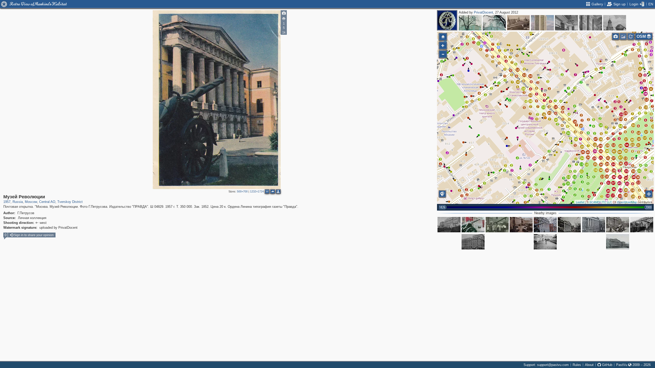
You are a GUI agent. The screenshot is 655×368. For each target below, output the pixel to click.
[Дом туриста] (542, 22)
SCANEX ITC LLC (601, 202)
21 (549, 112)
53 (645, 88)
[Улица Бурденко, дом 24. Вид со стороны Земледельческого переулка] (470, 22)
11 (581, 171)
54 (626, 144)
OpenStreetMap (627, 202)
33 (625, 190)
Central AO (47, 202)
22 (626, 163)
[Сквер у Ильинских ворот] (614, 22)
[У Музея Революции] (497, 224)
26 (600, 151)
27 (619, 177)
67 (620, 157)
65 (619, 152)
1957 (6, 202)
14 (562, 107)
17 (626, 139)
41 (619, 183)
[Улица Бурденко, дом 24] (494, 22)
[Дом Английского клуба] (617, 241)
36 (620, 163)
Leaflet (580, 202)
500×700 (242, 191)
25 (582, 152)
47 (595, 139)
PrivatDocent (483, 12)
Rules (577, 365)
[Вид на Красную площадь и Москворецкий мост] (518, 22)
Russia (18, 202)
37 (613, 158)
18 (574, 121)
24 (588, 157)
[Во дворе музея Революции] (545, 241)
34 (600, 170)
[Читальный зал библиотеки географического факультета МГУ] (566, 22)
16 (568, 133)
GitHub (606, 365)
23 (625, 113)
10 (556, 119)
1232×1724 (257, 191)
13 (568, 177)
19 (613, 170)
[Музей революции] (593, 224)
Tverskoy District (70, 202)
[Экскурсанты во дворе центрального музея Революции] (641, 224)
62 (614, 151)
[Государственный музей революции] (545, 224)
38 (607, 151)
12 (555, 107)
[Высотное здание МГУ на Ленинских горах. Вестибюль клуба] (590, 22)
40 (588, 152)
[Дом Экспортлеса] (449, 224)
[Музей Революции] (545, 117)
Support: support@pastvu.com (546, 365)
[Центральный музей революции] (473, 224)
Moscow (31, 202)
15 (595, 170)
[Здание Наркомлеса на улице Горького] (473, 241)
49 (633, 177)
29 (594, 158)
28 (606, 170)
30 (632, 139)
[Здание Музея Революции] (617, 224)
